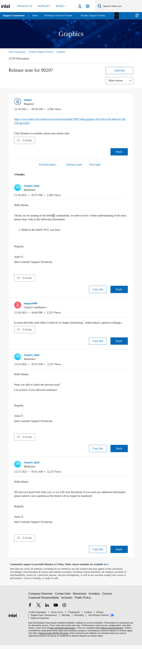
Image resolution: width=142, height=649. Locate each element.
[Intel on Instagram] (64, 611)
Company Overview (40, 599)
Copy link (97, 289)
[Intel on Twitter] (39, 611)
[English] (87, 6)
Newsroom (80, 599)
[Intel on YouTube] (56, 611)
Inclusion (67, 603)
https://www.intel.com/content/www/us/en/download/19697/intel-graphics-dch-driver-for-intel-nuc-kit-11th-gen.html (71, 121)
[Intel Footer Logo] (13, 619)
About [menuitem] (36, 15)
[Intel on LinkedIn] (47, 611)
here (109, 568)
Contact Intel (63, 599)
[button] (126, 100)
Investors (95, 599)
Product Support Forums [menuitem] (98, 15)
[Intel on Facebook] (30, 611)
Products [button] (24, 6)
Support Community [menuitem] (14, 16)
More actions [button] (117, 80)
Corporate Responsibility (43, 603)
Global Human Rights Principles (52, 635)
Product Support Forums (43, 52)
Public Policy (83, 603)
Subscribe (119, 70)
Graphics (65, 52)
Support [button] (43, 6)
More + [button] (60, 6)
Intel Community (18, 52)
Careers (108, 599)
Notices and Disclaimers (111, 630)
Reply (119, 152)
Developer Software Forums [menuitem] (61, 15)
